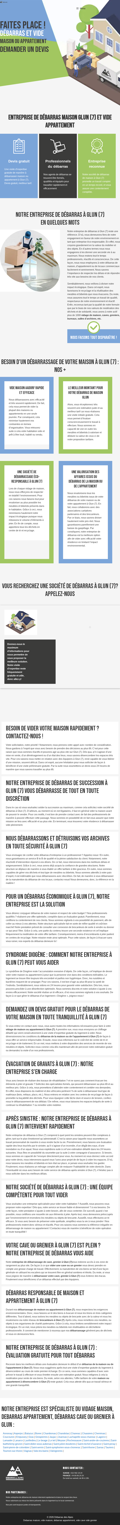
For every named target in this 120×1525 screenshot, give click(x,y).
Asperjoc (18, 1433)
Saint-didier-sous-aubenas (38, 1444)
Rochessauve (74, 1440)
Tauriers (109, 1447)
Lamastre (8, 1440)
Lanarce (18, 1440)
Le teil (52, 1440)
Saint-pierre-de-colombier (16, 1447)
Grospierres (41, 1437)
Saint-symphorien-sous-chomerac (63, 1447)
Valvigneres (56, 1451)
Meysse (61, 1440)
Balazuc (29, 1433)
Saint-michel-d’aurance (89, 1444)
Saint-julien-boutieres (64, 1444)
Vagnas (28, 1451)
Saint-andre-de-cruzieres (96, 1440)
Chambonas (49, 1433)
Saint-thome (88, 1447)
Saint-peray (109, 1444)
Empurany (21, 1437)
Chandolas (63, 1433)
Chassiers (87, 1433)
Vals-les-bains (41, 1451)
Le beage (43, 1440)
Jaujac (52, 1437)
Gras (31, 1437)
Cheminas (99, 1433)
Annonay (7, 1433)
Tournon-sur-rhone (12, 1451)
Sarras (100, 1447)
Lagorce (101, 1437)
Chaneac (75, 1433)
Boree (38, 1433)
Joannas (62, 1437)
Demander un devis (24, 49)
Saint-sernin (37, 1447)
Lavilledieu (30, 1440)
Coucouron (8, 1437)
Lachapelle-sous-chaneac (82, 1437)
